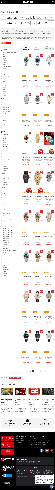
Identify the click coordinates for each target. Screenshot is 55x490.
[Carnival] (33, 23)
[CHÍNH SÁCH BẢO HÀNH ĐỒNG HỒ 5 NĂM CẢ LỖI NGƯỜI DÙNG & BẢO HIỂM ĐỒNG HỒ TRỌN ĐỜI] (7, 391)
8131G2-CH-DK (37, 119)
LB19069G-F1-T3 (26, 236)
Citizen (4, 58)
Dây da (40, 447)
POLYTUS (5, 258)
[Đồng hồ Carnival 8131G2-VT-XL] (26, 60)
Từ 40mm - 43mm (6, 182)
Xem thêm (51, 23)
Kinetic (4, 126)
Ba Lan (4, 198)
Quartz (4, 122)
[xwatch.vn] (7, 459)
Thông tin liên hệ (44, 442)
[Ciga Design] (3, 23)
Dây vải (4, 138)
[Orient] (9, 17)
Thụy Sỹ (2, 42)
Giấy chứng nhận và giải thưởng (35, 442)
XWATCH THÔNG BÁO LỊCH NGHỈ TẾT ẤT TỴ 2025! (34, 401)
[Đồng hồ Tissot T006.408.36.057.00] (26, 177)
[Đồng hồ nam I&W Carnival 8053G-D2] (37, 336)
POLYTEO (5, 267)
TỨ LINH (5, 275)
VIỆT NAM (5, 273)
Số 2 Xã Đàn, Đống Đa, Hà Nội (48, 473)
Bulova (4, 95)
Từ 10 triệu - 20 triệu (7, 107)
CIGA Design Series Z (7, 224)
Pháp (4, 202)
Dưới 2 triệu (5, 103)
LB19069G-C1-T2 (49, 276)
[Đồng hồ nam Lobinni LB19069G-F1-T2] (37, 216)
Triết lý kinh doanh (32, 440)
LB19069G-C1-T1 (26, 316)
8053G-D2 (37, 356)
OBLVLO (4, 81)
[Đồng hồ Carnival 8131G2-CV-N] (26, 138)
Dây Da (4, 136)
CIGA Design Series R (7, 234)
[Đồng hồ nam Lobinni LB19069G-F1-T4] (49, 177)
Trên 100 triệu (6, 113)
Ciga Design (5, 70)
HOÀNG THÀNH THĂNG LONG (9, 250)
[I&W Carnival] (45, 23)
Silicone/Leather (6, 152)
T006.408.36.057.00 (26, 196)
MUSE (4, 254)
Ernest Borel (5, 77)
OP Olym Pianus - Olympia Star (9, 52)
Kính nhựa (5, 170)
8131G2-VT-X (37, 80)
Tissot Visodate (6, 238)
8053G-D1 (49, 356)
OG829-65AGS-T (49, 157)
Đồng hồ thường (6, 213)
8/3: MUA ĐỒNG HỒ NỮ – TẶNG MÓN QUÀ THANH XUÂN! (20, 401)
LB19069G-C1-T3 (37, 276)
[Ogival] (15, 17)
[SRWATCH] (27, 17)
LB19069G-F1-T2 (37, 236)
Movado (4, 85)
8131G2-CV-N (26, 157)
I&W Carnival (5, 83)
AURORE (5, 271)
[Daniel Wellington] (21, 23)
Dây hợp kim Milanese (7, 159)
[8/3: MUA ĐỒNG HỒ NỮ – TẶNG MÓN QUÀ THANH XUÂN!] (21, 391)
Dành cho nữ (36, 49)
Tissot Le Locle (6, 240)
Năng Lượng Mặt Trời (7, 124)
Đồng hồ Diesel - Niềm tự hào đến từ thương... (48, 401)
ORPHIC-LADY (6, 269)
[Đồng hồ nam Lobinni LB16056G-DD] (37, 296)
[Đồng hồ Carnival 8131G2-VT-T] (49, 60)
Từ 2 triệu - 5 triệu (6, 102)
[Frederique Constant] (45, 17)
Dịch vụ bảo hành (47, 470)
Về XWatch (31, 436)
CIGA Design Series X (7, 222)
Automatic (5, 120)
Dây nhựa (5, 146)
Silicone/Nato (5, 150)
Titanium (4, 140)
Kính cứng (5, 166)
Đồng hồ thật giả (10, 426)
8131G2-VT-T (49, 80)
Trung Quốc (5, 204)
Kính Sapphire (6, 168)
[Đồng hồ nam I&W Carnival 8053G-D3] (26, 336)
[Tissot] (9, 23)
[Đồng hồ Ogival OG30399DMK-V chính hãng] (37, 178)
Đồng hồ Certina (24, 447)
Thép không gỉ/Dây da (7, 157)
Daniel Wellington (6, 75)
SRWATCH (5, 60)
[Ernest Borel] (27, 23)
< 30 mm (4, 176)
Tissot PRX (5, 244)
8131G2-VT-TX (26, 119)
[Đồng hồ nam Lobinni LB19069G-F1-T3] (26, 216)
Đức (3, 200)
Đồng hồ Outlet (6, 221)
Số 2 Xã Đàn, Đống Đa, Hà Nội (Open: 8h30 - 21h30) (35, 473)
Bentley (4, 62)
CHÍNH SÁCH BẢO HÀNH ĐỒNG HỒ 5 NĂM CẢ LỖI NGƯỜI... (6, 401)
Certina (4, 68)
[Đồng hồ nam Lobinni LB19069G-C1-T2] (49, 256)
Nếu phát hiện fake (45, 424)
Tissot (4, 72)
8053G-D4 (49, 316)
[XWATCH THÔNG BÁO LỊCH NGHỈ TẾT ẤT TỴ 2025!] (34, 391)
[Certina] (51, 17)
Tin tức (42, 438)
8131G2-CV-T (49, 119)
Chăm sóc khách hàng (21, 436)
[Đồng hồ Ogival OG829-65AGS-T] (49, 138)
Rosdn (4, 89)
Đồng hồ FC (18, 447)
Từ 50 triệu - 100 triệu (7, 111)
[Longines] (15, 23)
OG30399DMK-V (37, 157)
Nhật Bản (5, 191)
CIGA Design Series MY (8, 230)
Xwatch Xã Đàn (34, 470)
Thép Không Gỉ (6, 134)
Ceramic (4, 142)
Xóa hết (8, 42)
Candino (4, 64)
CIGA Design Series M (7, 226)
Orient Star (5, 215)
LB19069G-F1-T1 (49, 236)
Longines (5, 74)
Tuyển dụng (43, 444)
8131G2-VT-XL (26, 80)
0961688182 (9, 438)
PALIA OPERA (6, 263)
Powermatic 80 (6, 242)
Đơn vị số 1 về (27, 423)
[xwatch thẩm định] (7, 468)
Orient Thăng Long (7, 219)
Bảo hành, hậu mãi (27, 425)
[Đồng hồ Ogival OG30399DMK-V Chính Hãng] (37, 138)
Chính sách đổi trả (19, 438)
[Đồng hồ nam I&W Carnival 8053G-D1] (49, 336)
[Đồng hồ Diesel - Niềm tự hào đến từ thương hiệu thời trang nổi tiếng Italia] (48, 391)
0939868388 (20, 477)
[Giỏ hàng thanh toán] (52, 1)
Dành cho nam (26, 49)
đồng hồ (12, 37)
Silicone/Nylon (6, 148)
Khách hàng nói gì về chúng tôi (35, 444)
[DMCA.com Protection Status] (7, 483)
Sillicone (4, 154)
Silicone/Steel (5, 155)
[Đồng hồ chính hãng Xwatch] (27, 2)
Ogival (4, 56)
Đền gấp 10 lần (45, 423)
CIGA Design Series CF (8, 232)
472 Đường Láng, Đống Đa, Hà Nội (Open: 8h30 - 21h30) (22, 475)
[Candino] (39, 17)
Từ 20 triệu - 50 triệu (7, 109)
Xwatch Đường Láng (22, 471)
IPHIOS (4, 256)
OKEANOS (5, 265)
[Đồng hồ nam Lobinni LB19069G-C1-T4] (26, 256)
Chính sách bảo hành (20, 440)
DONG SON (5, 248)
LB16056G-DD (38, 316)
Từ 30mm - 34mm (6, 178)
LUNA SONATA (6, 260)
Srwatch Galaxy (6, 217)
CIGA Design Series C (7, 228)
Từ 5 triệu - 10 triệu (7, 105)
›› (50, 371)
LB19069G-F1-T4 (49, 196)
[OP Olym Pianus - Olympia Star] (3, 17)
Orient (4, 54)
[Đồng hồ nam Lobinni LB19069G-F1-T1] (49, 216)
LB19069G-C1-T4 (26, 276)
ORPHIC (4, 261)
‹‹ (24, 371)
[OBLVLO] (39, 23)
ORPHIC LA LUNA (6, 252)
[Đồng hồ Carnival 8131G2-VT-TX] (26, 99)
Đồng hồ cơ (36, 447)
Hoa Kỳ (4, 195)
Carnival (4, 79)
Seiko (4, 93)
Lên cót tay (5, 128)
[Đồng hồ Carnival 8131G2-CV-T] (49, 99)
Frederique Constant (7, 66)
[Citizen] (21, 17)
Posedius (5, 87)
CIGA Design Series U (7, 236)
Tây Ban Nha (5, 196)
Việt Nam (5, 206)
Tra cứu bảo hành (19, 442)
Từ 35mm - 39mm (6, 180)
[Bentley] (33, 17)
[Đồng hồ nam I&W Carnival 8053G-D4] (49, 296)
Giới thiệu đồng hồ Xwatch (34, 438)
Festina (4, 91)
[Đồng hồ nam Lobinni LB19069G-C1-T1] (26, 296)
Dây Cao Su (5, 144)
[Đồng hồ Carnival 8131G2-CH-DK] (37, 99)
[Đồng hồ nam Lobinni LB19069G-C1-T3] (37, 256)
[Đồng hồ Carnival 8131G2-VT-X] (37, 60)
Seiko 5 (4, 246)
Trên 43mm (5, 184)
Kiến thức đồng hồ (45, 440)
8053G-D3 (26, 356)
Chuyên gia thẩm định (10, 424)
